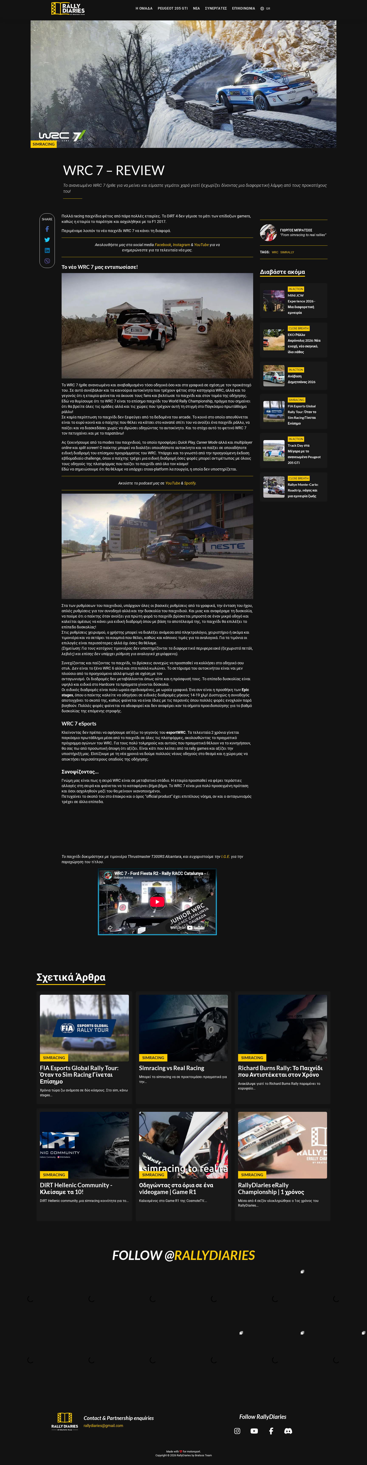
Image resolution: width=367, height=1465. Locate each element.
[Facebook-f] (271, 1427)
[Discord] (288, 1427)
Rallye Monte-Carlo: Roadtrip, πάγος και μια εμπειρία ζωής (303, 490)
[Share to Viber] (47, 261)
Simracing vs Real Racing (171, 1067)
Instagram (181, 244)
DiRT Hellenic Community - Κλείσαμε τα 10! (76, 1188)
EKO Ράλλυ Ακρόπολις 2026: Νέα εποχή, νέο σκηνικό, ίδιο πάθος (304, 343)
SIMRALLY (287, 252)
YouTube (201, 244)
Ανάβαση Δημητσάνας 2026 (301, 379)
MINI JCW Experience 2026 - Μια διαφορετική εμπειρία (301, 304)
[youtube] (254, 1427)
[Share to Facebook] (47, 229)
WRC (275, 252)
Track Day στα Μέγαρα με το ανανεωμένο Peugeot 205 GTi (304, 454)
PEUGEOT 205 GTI (173, 8)
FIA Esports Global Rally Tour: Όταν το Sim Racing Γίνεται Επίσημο (302, 414)
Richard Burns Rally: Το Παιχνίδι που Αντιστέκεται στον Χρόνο (280, 1071)
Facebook (163, 244)
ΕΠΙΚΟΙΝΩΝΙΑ (243, 8)
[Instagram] (237, 1427)
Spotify (189, 483)
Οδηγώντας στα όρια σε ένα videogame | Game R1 (176, 1188)
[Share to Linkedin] (47, 250)
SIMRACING (44, 144)
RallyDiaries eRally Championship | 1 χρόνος (271, 1188)
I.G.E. (225, 856)
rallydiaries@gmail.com (103, 1425)
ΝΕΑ (196, 8)
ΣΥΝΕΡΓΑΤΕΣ (216, 8)
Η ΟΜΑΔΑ (144, 8)
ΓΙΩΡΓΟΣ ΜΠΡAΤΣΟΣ (296, 230)
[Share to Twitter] (47, 240)
